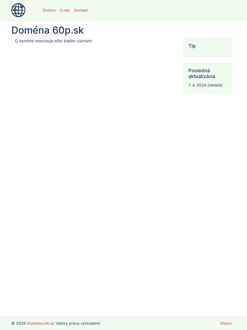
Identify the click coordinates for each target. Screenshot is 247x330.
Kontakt (81, 10)
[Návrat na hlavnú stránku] (18, 10)
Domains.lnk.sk (40, 323)
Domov (49, 10)
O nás (65, 10)
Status (226, 323)
